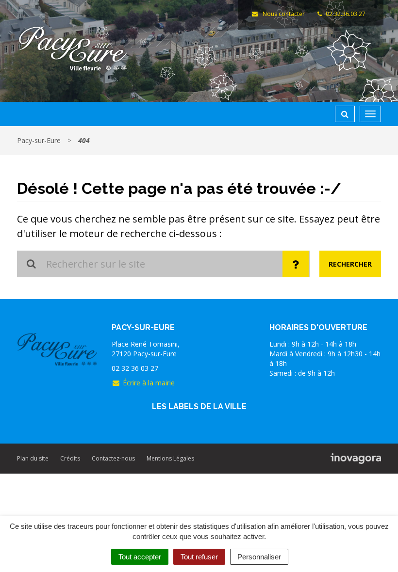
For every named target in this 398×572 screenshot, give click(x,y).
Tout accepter (139, 557)
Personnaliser (259, 557)
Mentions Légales (170, 458)
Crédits (70, 458)
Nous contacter (282, 14)
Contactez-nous (113, 458)
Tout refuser (199, 557)
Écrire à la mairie (149, 382)
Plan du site (33, 458)
